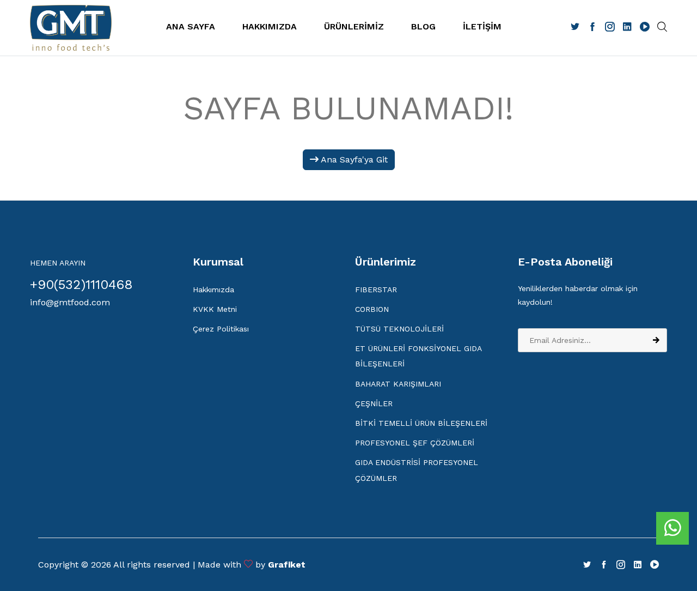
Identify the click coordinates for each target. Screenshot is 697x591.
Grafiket (286, 564)
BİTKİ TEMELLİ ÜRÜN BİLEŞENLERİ (421, 423)
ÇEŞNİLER (374, 403)
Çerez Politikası (221, 328)
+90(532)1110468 (81, 285)
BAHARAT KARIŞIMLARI (398, 383)
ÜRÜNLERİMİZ (354, 26)
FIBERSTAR (376, 289)
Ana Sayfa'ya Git (353, 159)
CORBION (372, 309)
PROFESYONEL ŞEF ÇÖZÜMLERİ (414, 442)
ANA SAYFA (190, 26)
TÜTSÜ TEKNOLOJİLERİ (399, 328)
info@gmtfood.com (70, 302)
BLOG (423, 26)
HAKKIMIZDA (269, 26)
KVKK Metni (215, 309)
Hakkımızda (213, 289)
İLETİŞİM (482, 26)
